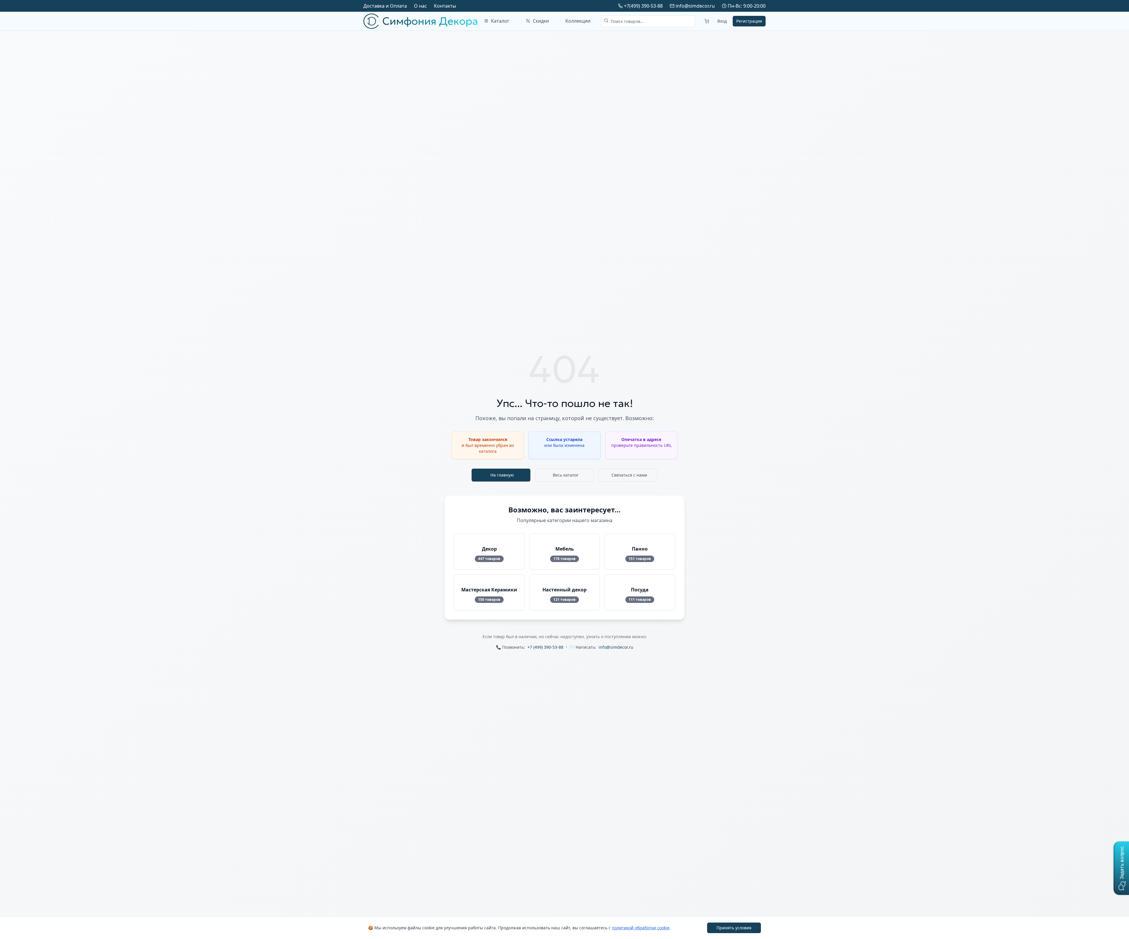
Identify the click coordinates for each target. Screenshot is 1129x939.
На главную (502, 475)
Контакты (445, 6)
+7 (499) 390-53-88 (545, 647)
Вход (722, 21)
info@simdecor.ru (695, 6)
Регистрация (749, 21)
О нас (420, 6)
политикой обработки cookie (640, 927)
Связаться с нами (629, 475)
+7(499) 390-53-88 (643, 6)
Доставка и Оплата (385, 6)
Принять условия (734, 927)
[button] (1121, 868)
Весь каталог (566, 475)
